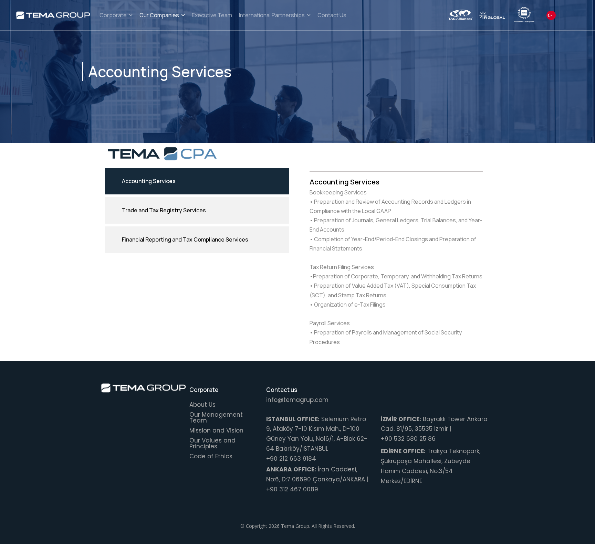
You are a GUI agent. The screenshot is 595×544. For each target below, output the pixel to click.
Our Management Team (216, 417)
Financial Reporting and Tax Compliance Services (185, 239)
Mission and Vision (216, 430)
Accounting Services (149, 181)
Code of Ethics (210, 456)
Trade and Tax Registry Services (164, 210)
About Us (202, 405)
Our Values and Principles (212, 443)
